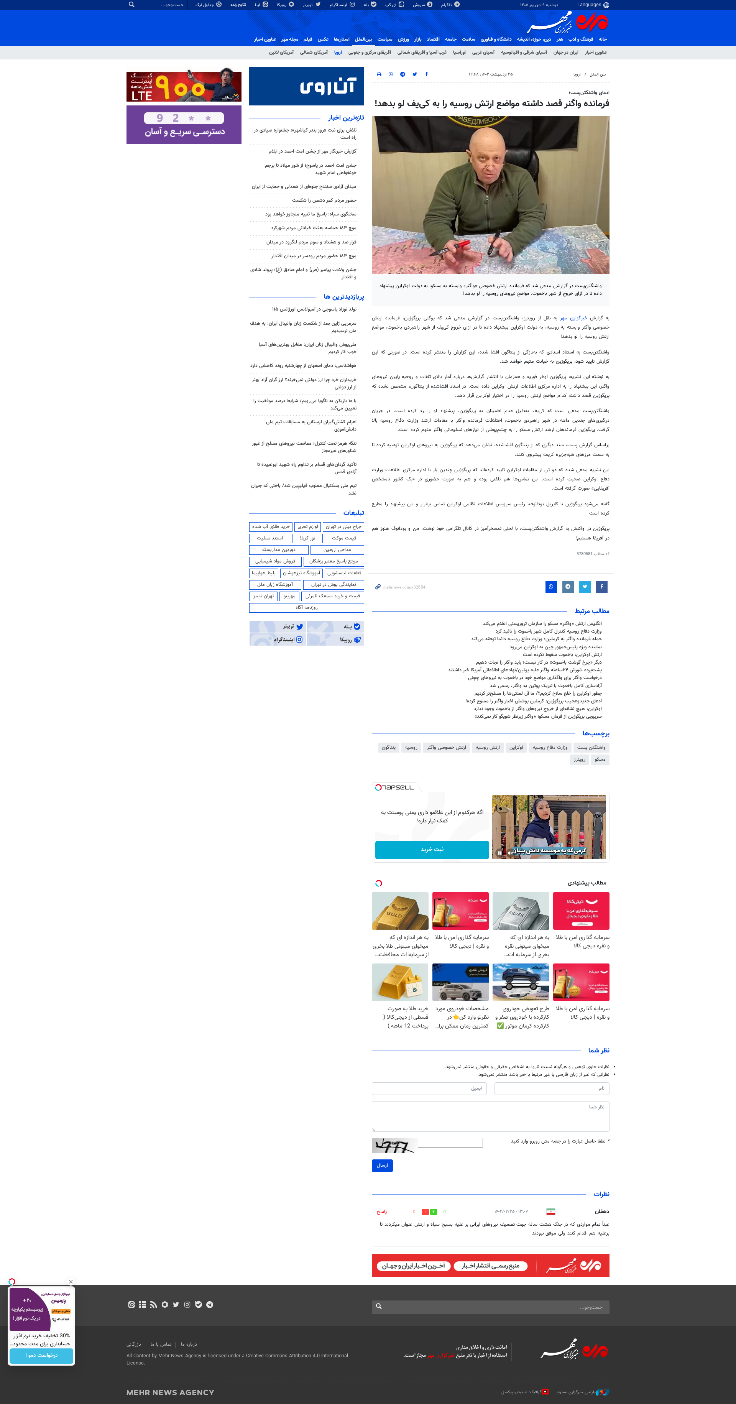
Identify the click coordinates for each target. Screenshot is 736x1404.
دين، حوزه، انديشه (534, 39)
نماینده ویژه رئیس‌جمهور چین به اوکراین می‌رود (556, 647)
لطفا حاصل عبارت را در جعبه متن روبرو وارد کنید (560, 1141)
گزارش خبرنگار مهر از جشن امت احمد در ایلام (312, 151)
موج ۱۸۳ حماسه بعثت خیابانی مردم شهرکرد (313, 228)
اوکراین (516, 747)
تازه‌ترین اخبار (346, 118)
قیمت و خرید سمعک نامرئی (333, 596)
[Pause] (499, 853)
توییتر (308, 5)
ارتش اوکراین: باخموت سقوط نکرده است (562, 655)
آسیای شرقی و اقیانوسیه (524, 52)
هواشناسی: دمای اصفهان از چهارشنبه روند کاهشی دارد (303, 366)
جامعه (451, 39)
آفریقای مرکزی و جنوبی (369, 52)
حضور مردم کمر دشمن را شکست (324, 200)
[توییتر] (176, 1305)
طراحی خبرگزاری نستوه (576, 1392)
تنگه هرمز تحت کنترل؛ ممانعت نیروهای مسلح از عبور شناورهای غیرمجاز (304, 447)
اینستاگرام (339, 5)
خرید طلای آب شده (271, 527)
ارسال (382, 1165)
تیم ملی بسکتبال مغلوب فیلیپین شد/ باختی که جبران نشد (303, 489)
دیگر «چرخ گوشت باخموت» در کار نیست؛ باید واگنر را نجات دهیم (539, 662)
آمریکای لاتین (281, 52)
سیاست (385, 39)
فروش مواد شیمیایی (275, 561)
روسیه (411, 747)
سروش (419, 5)
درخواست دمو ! (41, 1356)
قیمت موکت (344, 538)
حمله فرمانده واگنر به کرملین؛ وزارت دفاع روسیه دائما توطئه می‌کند (536, 639)
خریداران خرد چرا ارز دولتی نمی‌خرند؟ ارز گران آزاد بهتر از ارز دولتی (304, 383)
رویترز (579, 759)
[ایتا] (131, 1305)
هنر (560, 39)
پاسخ (382, 1212)
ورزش (403, 39)
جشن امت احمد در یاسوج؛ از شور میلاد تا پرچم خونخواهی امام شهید (310, 169)
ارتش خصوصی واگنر (446, 747)
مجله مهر (289, 39)
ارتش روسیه (488, 747)
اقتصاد (433, 39)
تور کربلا (307, 538)
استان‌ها (342, 39)
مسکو (600, 759)
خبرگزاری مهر (573, 318)
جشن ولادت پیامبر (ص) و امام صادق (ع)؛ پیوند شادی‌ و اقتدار (303, 273)
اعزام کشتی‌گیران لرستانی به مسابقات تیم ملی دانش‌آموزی (311, 425)
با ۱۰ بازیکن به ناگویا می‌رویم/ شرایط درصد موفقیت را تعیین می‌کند (304, 404)
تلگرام (447, 5)
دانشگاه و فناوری (496, 39)
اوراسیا (459, 52)
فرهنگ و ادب (580, 39)
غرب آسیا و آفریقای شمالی (422, 52)
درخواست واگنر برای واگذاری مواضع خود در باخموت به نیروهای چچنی (535, 678)
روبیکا (282, 5)
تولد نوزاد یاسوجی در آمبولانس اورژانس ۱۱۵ (314, 309)
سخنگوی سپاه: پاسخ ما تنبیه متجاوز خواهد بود (310, 214)
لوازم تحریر (307, 527)
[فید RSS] (153, 1305)
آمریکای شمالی (314, 52)
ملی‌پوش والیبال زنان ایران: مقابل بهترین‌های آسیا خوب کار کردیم (307, 348)
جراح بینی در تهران (343, 527)
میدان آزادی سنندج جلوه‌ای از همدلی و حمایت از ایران (304, 187)
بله (367, 5)
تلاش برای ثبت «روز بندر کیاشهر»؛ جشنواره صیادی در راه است (305, 134)
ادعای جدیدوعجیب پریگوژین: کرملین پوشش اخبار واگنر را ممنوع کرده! (533, 701)
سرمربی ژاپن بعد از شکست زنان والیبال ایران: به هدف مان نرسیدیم (303, 327)
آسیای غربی (483, 52)
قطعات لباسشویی (344, 573)
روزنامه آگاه (307, 608)
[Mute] (510, 853)
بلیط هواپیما (264, 573)
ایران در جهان (566, 52)
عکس (323, 39)
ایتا (258, 5)
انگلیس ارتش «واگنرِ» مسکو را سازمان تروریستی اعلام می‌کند (542, 624)
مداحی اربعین (337, 550)
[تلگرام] (209, 1305)
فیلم (308, 39)
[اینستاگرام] (187, 1305)
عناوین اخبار (596, 52)
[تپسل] (378, 787)
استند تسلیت (270, 538)
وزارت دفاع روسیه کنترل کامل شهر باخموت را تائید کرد (549, 631)
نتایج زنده (238, 5)
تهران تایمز (263, 596)
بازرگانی (134, 1344)
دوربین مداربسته (279, 550)
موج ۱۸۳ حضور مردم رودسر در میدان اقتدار (313, 256)
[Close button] (71, 1282)
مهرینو (290, 596)
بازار (418, 39)
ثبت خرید (432, 850)
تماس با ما (161, 1344)
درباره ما (189, 1344)
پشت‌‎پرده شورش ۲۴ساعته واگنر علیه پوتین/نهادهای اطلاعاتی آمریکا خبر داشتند (525, 670)
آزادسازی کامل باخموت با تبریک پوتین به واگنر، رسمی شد (546, 686)
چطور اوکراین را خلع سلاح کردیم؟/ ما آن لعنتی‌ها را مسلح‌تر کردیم (538, 693)
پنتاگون (389, 747)
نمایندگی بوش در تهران (333, 585)
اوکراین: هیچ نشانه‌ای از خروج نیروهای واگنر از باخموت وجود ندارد (538, 709)
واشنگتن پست (591, 747)
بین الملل (598, 74)
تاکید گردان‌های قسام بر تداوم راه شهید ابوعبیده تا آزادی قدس (306, 468)
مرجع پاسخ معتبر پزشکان (333, 561)
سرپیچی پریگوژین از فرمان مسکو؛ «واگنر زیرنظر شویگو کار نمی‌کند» (538, 716)
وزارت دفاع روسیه (550, 747)
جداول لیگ (205, 5)
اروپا (338, 52)
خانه (603, 39)
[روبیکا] (165, 1305)
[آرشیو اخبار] (142, 1305)
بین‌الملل (363, 39)
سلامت (468, 39)
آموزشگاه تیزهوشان (301, 573)
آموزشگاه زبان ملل (275, 585)
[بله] (198, 1305)
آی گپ (391, 5)
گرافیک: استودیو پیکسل (521, 1392)
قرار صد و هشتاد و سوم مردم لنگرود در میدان (311, 242)
